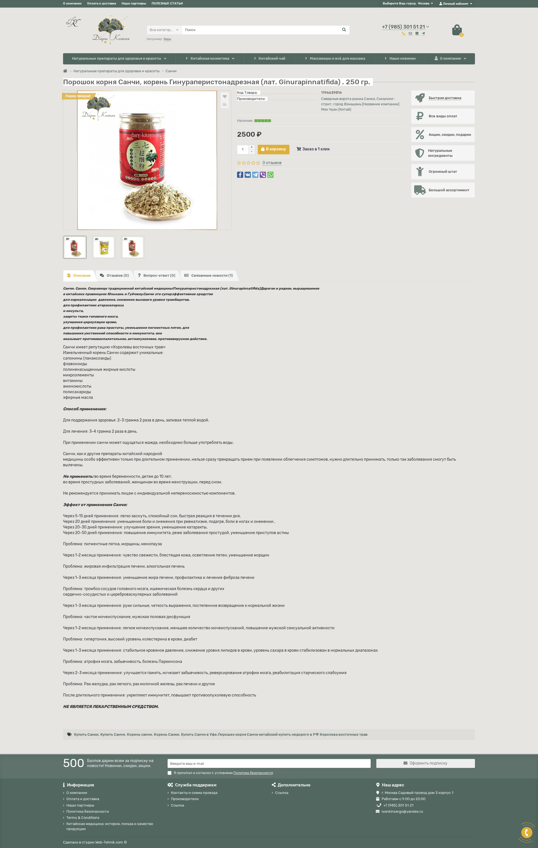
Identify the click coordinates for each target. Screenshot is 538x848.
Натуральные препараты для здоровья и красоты (116, 58)
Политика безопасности (87, 811)
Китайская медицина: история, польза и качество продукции (109, 826)
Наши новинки (402, 58)
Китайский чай (272, 58)
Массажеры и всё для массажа (337, 58)
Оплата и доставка (101, 3)
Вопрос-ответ (159, 275)
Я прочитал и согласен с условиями (223, 773)
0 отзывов (272, 162)
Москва (423, 3)
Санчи (171, 71)
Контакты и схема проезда (194, 793)
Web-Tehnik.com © (111, 842)
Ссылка (177, 805)
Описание (82, 275)
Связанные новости (212, 275)
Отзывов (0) (118, 275)
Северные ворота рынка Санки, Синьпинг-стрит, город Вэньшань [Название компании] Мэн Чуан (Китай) (360, 104)
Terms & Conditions (82, 818)
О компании (72, 3)
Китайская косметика (210, 58)
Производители (185, 799)
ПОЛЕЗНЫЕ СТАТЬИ (167, 3)
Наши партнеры (134, 3)
